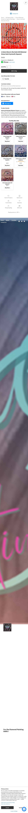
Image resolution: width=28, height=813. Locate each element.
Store (2, 17)
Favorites (19, 202)
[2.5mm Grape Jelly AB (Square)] (21, 151)
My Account (19, 197)
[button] (6, 78)
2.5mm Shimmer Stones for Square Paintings (12, 18)
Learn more (12, 62)
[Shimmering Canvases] (14, 6)
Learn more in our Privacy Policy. (8, 802)
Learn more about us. (5, 804)
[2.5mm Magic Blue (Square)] (7, 151)
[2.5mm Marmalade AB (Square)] (7, 175)
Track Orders (8, 202)
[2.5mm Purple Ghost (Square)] (21, 129)
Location (14, 220)
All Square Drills (9, 17)
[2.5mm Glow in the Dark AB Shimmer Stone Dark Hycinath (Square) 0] (14, 36)
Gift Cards (19, 207)
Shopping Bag (8, 207)
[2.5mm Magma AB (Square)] (7, 129)
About (7, 220)
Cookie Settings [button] (14, 811)
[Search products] (26, 2)
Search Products (8, 197)
